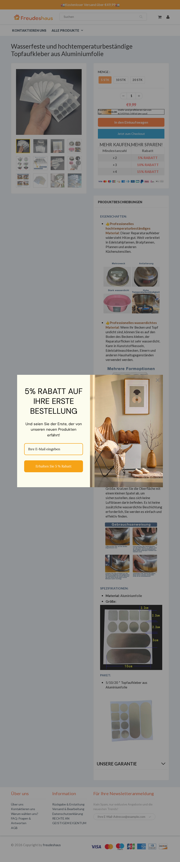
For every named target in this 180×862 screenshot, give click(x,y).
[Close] (157, 380)
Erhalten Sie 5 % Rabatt (54, 466)
